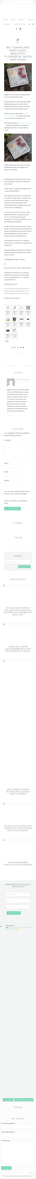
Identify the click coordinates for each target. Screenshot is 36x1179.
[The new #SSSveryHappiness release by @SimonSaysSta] (18, 1056)
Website (6, 480)
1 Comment (18, 353)
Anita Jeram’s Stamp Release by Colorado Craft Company (18, 791)
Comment (7, 440)
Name (6, 463)
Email (6, 472)
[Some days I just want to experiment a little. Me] (18, 1082)
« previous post (9, 365)
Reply (8, 415)
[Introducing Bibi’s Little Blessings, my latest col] (18, 959)
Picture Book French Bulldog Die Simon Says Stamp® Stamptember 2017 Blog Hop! (18, 611)
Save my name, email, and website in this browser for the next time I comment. (16, 493)
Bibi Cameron (18, 8)
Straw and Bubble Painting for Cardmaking (18, 863)
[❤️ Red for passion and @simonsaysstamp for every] (18, 1028)
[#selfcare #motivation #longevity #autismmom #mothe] (18, 934)
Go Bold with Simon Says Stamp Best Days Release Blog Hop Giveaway (18, 828)
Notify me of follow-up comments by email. (15, 502)
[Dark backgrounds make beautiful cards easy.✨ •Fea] (18, 997)
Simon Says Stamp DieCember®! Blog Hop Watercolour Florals (18, 649)
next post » (28, 365)
